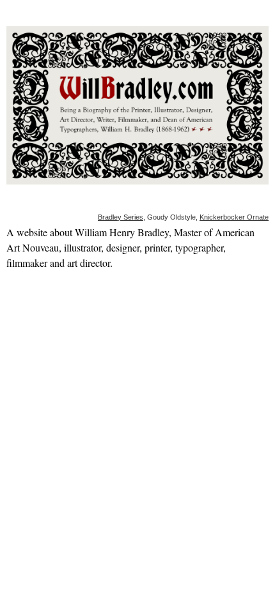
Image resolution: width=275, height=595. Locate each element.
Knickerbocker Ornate (234, 217)
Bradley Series (120, 217)
